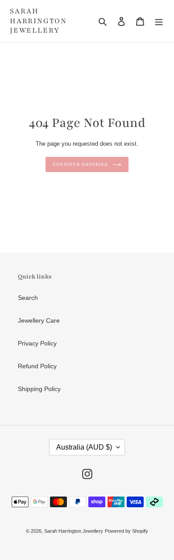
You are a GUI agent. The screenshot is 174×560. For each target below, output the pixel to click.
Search (28, 297)
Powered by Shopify (126, 531)
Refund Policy (37, 366)
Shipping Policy (39, 388)
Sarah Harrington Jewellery (38, 21)
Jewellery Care (39, 320)
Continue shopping (80, 164)
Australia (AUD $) (84, 447)
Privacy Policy (37, 343)
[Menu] (158, 21)
